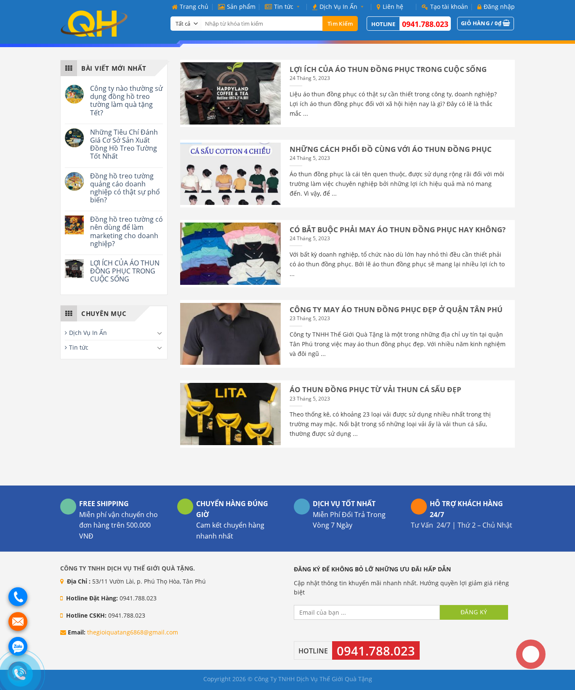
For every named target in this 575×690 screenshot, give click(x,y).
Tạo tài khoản (449, 7)
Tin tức (283, 7)
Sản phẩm (241, 7)
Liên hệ (393, 7)
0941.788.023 (425, 24)
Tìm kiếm (340, 23)
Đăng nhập (499, 7)
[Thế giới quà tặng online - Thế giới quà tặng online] (109, 23)
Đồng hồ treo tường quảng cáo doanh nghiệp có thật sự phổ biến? (125, 188)
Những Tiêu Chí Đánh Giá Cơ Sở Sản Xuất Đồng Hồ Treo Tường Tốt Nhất (124, 144)
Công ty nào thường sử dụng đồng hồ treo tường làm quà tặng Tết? (126, 101)
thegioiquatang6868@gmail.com (132, 632)
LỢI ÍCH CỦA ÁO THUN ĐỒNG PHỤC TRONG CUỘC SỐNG (125, 271)
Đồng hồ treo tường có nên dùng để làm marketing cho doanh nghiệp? (126, 231)
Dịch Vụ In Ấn (338, 7)
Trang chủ (194, 7)
